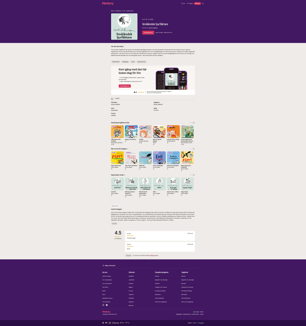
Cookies (202, 314)
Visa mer (128, 255)
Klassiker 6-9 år (129, 10)
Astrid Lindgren (153, 28)
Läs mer (114, 223)
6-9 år (123, 10)
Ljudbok (113, 115)
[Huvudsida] (203, 3)
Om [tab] (112, 98)
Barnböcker (118, 10)
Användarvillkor (195, 314)
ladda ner (153, 255)
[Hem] (141, 3)
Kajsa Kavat (114, 110)
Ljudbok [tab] (117, 98)
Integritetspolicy (187, 314)
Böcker (113, 10)
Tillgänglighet (179, 314)
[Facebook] (107, 305)
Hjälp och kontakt (110, 265)
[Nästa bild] (193, 122)
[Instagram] (103, 305)
